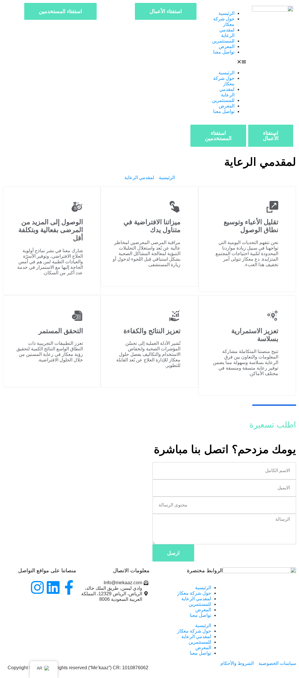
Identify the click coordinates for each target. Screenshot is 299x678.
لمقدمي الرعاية (196, 598)
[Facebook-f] (69, 587)
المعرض (226, 46)
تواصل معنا (223, 52)
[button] (225, 62)
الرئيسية (226, 13)
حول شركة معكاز (194, 593)
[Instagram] (37, 587)
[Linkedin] (53, 587)
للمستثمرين (223, 40)
